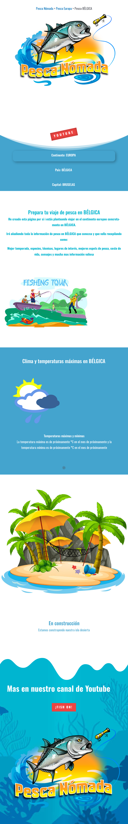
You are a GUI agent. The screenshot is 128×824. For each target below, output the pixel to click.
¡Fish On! (64, 707)
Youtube (63, 133)
